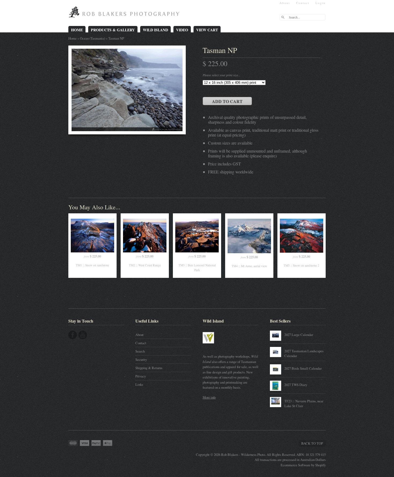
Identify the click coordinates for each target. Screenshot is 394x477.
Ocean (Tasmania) (92, 38)
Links (139, 384)
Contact (302, 3)
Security (141, 359)
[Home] (125, 14)
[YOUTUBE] (82, 335)
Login (320, 3)
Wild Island (155, 30)
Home (77, 30)
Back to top (312, 443)
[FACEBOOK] (72, 335)
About (285, 3)
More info (209, 397)
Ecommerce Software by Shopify (303, 465)
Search (140, 351)
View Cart (207, 30)
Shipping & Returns (148, 367)
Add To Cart (227, 101)
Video (182, 30)
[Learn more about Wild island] (216, 346)
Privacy (140, 376)
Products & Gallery (113, 30)
